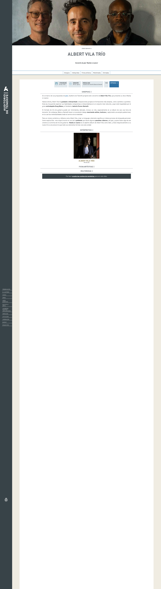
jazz (66, 96)
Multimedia (97, 73)
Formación (5, 313)
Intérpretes (75, 73)
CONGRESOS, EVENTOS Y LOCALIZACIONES (7, 310)
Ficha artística (86, 73)
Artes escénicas (5, 301)
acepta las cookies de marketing (83, 176)
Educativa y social (6, 305)
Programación (6, 289)
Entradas (106, 73)
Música (4, 295)
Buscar (4, 322)
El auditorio (6, 292)
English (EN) (6, 325)
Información (6, 319)
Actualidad (6, 316)
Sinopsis (67, 73)
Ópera (4, 297)
